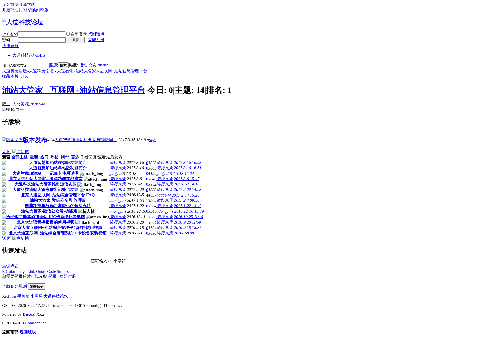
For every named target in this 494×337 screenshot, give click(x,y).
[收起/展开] (13, 109)
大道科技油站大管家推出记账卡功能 (45, 189)
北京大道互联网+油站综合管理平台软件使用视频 (57, 227)
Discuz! (29, 314)
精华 (65, 157)
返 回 (6, 151)
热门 (44, 157)
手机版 (23, 296)
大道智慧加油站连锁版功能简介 (58, 162)
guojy (151, 140)
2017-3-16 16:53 (187, 162)
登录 (52, 276)
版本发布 (35, 140)
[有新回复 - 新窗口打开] (4, 163)
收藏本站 (27, 4)
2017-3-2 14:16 (186, 184)
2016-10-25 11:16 (188, 217)
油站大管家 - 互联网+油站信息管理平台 (111, 71)
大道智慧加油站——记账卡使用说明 (45, 173)
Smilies (63, 271)
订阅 (24, 76)
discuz (103, 65)
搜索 (54, 65)
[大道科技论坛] (22, 22)
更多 (75, 157)
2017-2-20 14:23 (187, 189)
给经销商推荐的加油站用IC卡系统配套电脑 (45, 217)
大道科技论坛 (28, 55)
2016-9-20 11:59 (187, 222)
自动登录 (78, 34)
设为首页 (10, 4)
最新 (34, 157)
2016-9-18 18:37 (187, 227)
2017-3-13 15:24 (180, 173)
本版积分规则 (14, 286)
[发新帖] (20, 151)
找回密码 (96, 34)
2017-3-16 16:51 (187, 168)
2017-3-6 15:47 (186, 178)
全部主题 (19, 157)
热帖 (54, 157)
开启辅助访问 (14, 10)
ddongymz (117, 200)
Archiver (9, 296)
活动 (83, 65)
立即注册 (96, 40)
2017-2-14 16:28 (185, 195)
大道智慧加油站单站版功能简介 (58, 168)
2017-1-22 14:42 (187, 205)
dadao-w (38, 104)
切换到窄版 (38, 10)
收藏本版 (11, 76)
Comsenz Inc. (36, 323)
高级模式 (10, 266)
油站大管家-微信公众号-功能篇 (49, 211)
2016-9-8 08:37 (186, 233)
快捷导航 (10, 45)
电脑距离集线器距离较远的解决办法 (58, 205)
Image (21, 271)
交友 (93, 65)
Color (10, 271)
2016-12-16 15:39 (189, 211)
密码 (6, 40)
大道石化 (65, 71)
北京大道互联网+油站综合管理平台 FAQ (58, 195)
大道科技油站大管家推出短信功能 (45, 184)
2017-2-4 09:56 (186, 200)
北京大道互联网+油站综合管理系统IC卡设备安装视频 (58, 233)
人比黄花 (20, 104)
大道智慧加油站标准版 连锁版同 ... (86, 140)
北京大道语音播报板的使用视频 (45, 222)
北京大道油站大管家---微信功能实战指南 (46, 178)
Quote (41, 271)
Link (31, 271)
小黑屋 (36, 296)
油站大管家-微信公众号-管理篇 (58, 200)
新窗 (6, 157)
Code (51, 271)
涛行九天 (117, 162)
